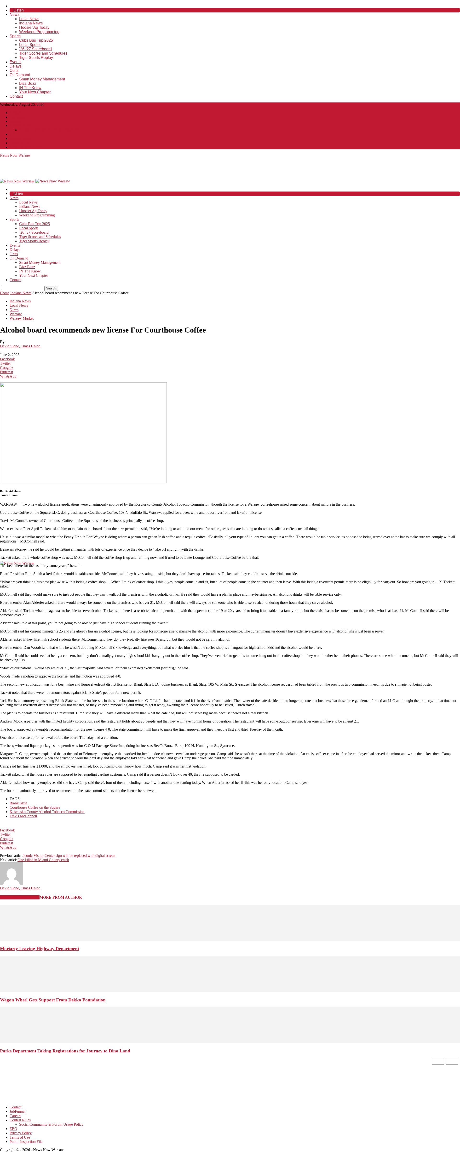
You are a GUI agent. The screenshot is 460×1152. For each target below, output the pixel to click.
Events (15, 62)
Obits (14, 70)
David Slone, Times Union (20, 346)
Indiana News (31, 23)
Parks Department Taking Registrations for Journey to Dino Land (65, 1050)
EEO (13, 134)
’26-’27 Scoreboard (35, 49)
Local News (29, 19)
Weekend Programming (39, 32)
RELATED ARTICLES (20, 897)
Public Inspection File (26, 147)
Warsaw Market (22, 318)
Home (4, 293)
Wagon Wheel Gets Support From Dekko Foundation (53, 999)
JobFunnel (17, 117)
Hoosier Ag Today (34, 27)
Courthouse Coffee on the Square (35, 807)
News (14, 14)
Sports (15, 36)
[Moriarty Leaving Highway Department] (230, 939)
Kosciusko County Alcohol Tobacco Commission (47, 812)
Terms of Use (20, 143)
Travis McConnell (23, 816)
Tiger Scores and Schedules (43, 53)
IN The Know (30, 88)
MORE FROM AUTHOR (61, 897)
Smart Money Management (42, 79)
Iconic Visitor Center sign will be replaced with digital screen (69, 855)
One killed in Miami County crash (43, 860)
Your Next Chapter (35, 92)
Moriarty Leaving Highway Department (39, 948)
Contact (16, 96)
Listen (18, 10)
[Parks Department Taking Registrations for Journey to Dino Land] (230, 1042)
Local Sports (29, 45)
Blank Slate (18, 803)
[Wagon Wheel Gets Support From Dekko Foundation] (230, 990)
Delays (16, 66)
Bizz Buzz (27, 83)
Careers (15, 121)
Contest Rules (20, 126)
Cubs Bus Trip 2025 (36, 40)
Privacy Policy (21, 138)
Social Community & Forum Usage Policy (51, 130)
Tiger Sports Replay (36, 58)
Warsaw (16, 314)
